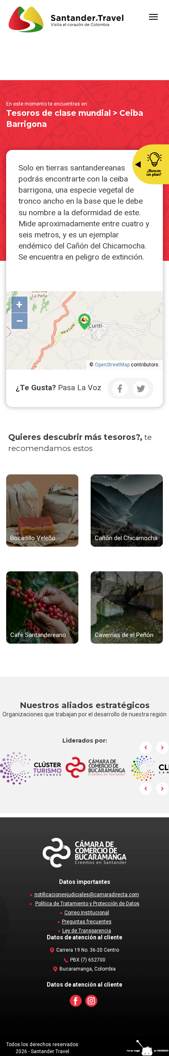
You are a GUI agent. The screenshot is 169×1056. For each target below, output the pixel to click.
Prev (146, 747)
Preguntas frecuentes (87, 922)
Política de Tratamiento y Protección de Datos (87, 903)
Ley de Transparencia (86, 931)
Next (162, 747)
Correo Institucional (86, 913)
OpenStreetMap (112, 365)
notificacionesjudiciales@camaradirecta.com (86, 894)
